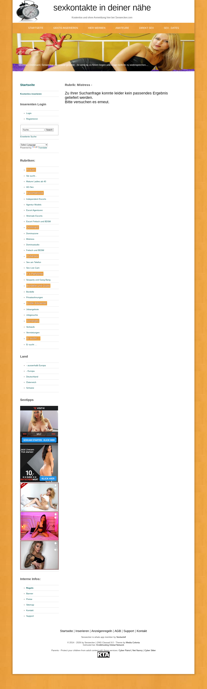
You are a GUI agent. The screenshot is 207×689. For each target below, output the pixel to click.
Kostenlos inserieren (31, 94)
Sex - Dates (171, 28)
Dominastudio (32, 244)
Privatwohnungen (34, 297)
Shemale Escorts (34, 216)
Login (29, 113)
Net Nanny (137, 650)
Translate (42, 147)
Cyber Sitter (150, 650)
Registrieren (32, 119)
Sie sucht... (31, 176)
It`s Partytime (35, 273)
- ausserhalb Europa (36, 365)
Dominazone (32, 233)
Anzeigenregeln (101, 631)
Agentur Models (33, 204)
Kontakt (29, 610)
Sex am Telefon (33, 262)
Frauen (31, 169)
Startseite (35, 28)
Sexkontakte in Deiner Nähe (102, 7)
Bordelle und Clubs (38, 285)
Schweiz (30, 388)
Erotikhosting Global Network (110, 645)
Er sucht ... (33, 338)
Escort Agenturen (34, 210)
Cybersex (32, 256)
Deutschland (32, 376)
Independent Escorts (36, 199)
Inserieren (82, 631)
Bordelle (30, 292)
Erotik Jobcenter (37, 303)
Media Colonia (133, 642)
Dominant (32, 227)
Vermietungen (33, 332)
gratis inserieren (65, 28)
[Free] (39, 511)
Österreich (31, 382)
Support (30, 616)
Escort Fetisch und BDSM (38, 221)
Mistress (30, 239)
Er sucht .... (31, 344)
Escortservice (35, 192)
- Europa (30, 371)
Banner (29, 593)
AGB (118, 631)
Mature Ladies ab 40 (36, 181)
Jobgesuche (32, 315)
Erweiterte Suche (28, 136)
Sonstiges (33, 320)
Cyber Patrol (125, 650)
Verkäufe (30, 327)
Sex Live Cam (33, 268)
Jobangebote (32, 309)
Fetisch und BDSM (35, 250)
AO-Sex (30, 187)
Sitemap (30, 605)
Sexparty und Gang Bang (38, 280)
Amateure (122, 28)
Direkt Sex (146, 28)
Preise (29, 599)
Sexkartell (121, 637)
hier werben (96, 28)
